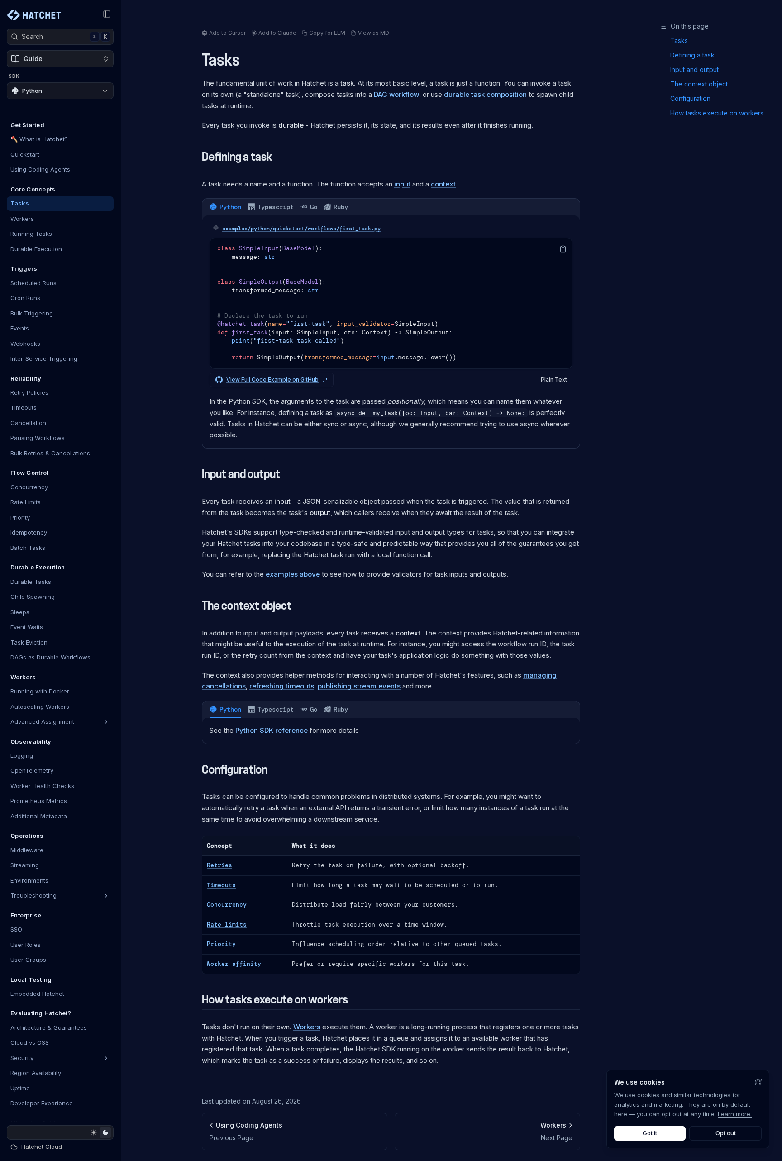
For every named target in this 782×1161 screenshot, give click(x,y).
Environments (29, 880)
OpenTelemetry (31, 770)
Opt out (725, 1133)
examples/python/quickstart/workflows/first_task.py (301, 228)
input (402, 184)
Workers (22, 218)
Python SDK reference (271, 730)
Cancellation (28, 422)
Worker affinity (234, 964)
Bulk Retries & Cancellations (50, 453)
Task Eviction (29, 642)
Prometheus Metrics (38, 801)
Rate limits (227, 924)
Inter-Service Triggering (43, 358)
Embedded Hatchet (37, 993)
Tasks (19, 203)
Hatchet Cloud (41, 1146)
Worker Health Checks (42, 785)
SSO (16, 929)
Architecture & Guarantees (48, 1027)
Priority (20, 517)
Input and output (241, 474)
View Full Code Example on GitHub (272, 379)
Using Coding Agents (40, 169)
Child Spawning (32, 596)
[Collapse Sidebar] (107, 14)
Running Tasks (31, 234)
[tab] (225, 207)
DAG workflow (396, 94)
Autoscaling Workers (39, 706)
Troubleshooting (33, 895)
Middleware (26, 850)
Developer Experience (41, 1103)
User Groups (28, 959)
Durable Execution (36, 249)
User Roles (25, 944)
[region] (391, 303)
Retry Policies (29, 392)
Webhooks (25, 343)
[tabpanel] (391, 331)
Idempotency (28, 532)
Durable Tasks (30, 581)
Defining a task (237, 157)
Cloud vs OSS (29, 1042)
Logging (21, 755)
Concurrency (29, 487)
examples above (293, 574)
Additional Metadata (38, 816)
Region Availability (35, 1073)
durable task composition (485, 94)
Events (19, 328)
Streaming (24, 865)
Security (21, 1057)
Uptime (20, 1088)
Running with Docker (39, 691)
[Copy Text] (563, 249)
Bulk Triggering (31, 313)
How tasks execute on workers (275, 1000)
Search (64, 37)
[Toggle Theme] (99, 1132)
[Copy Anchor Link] (247, 60)
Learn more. (735, 1114)
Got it (650, 1133)
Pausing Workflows (37, 438)
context (443, 184)
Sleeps (19, 612)
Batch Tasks (27, 547)
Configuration (234, 770)
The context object (246, 606)
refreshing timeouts (281, 686)
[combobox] (60, 91)
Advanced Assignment (42, 721)
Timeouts (23, 407)
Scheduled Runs (33, 283)
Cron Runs (25, 297)
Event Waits (26, 627)
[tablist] (391, 207)
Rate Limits (25, 502)
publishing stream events (359, 686)
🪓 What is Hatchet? (39, 139)
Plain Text (554, 379)
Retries (219, 865)
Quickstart (24, 154)
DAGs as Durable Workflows (50, 657)
